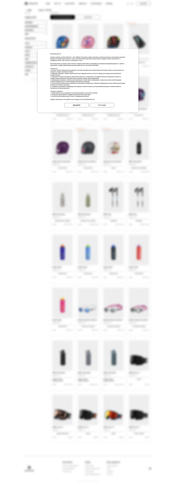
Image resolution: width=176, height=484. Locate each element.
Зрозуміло (76, 105)
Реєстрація (102, 105)
